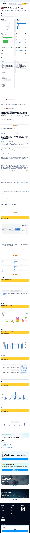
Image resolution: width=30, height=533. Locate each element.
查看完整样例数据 (6, 218)
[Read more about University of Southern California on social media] (21, 8)
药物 (11, 507)
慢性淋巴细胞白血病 (8, 68)
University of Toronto (9, 119)
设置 (15, 529)
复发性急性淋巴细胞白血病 (23, 68)
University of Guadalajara (8, 79)
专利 (11, 510)
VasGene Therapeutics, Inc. (23, 65)
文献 (11, 512)
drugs (5, 195)
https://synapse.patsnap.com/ (12, 1)
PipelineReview (7, 175)
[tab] (2, 10)
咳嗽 (5, 67)
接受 (15, 531)
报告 (11, 513)
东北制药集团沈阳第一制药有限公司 (9, 65)
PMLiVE (6, 186)
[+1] (13, 65)
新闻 (11, 515)
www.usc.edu (19, 8)
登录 (28, 3)
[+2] (24, 67)
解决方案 (2, 507)
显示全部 (27, 182)
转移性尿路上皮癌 (21, 67)
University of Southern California (10, 99)
